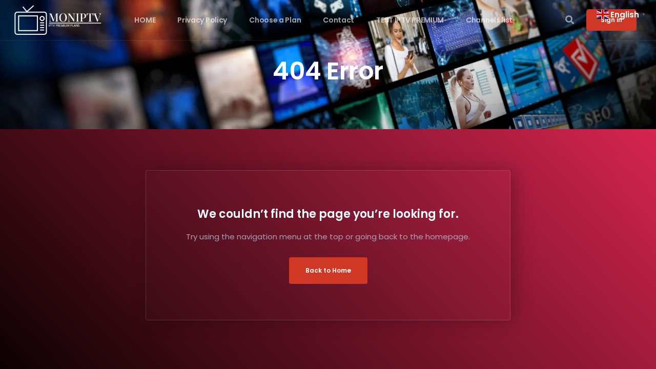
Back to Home (328, 270)
